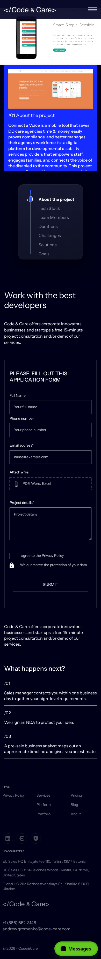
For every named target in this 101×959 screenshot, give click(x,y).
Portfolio (44, 814)
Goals (44, 253)
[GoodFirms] (36, 838)
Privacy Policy (14, 795)
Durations (48, 226)
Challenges (50, 235)
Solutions (48, 244)
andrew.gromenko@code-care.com (36, 928)
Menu (92, 9)
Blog (74, 804)
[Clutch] (22, 838)
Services (44, 795)
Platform (44, 804)
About (76, 814)
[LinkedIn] (8, 838)
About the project (57, 199)
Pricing (76, 795)
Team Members (54, 217)
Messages (79, 949)
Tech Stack (49, 208)
